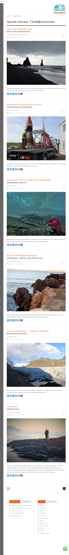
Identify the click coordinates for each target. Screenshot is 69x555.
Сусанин (42, 530)
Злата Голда (43, 515)
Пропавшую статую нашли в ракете (24, 105)
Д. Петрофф (43, 513)
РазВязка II (13, 407)
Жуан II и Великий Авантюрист (25, 256)
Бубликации (17, 261)
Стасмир (42, 528)
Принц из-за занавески (17, 510)
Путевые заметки (22, 35)
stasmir (11, 35)
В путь (15, 35)
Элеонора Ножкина (45, 533)
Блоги (15, 186)
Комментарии (26, 501)
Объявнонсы (43, 523)
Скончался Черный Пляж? (19, 30)
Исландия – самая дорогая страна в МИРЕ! (22, 505)
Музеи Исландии (44, 518)
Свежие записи (15, 501)
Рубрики (42, 501)
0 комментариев (20, 37)
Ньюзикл (16, 110)
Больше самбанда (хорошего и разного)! (21, 508)
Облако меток (52, 501)
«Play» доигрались (15, 515)
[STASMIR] (60, 8)
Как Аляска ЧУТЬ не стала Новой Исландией (29, 181)
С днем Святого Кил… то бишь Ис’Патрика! (28, 332)
